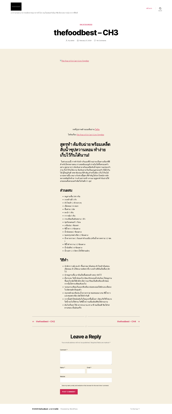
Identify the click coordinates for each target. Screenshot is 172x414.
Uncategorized (86, 24)
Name (62, 367)
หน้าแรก (149, 8)
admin (72, 40)
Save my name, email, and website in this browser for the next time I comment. (85, 385)
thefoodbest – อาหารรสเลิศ (48, 409)
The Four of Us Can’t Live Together (90, 134)
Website (62, 376)
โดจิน (97, 129)
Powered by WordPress (69, 409)
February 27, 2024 (85, 40)
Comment (63, 350)
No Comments (101, 40)
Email (89, 367)
